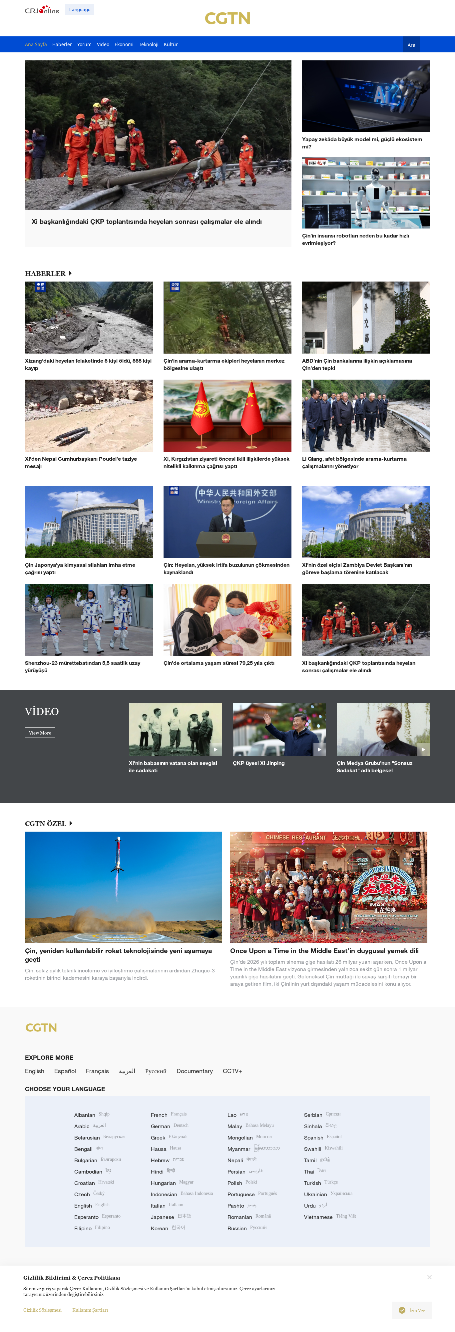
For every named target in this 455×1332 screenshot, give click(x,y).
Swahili (323, 1149)
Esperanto (97, 1217)
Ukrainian (328, 1194)
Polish (242, 1183)
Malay (251, 1126)
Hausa (166, 1149)
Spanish (323, 1137)
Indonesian (182, 1194)
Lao (238, 1115)
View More (40, 733)
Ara (411, 45)
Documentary (195, 1070)
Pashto (242, 1205)
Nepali (242, 1160)
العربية (127, 1070)
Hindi (163, 1171)
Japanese (171, 1217)
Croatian (94, 1183)
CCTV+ (232, 1070)
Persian (245, 1171)
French (169, 1115)
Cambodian (92, 1171)
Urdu (315, 1205)
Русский (156, 1070)
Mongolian (250, 1137)
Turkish (321, 1183)
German (170, 1126)
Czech (89, 1194)
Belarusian (99, 1137)
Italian (167, 1205)
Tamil (317, 1160)
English (34, 1070)
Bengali (89, 1149)
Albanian (92, 1115)
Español (65, 1070)
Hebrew (168, 1160)
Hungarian (172, 1183)
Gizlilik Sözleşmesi (42, 1310)
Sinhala (320, 1126)
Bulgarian (97, 1160)
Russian (247, 1228)
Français (97, 1070)
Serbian (322, 1115)
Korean (168, 1228)
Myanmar (254, 1149)
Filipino (92, 1228)
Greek (169, 1137)
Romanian (249, 1217)
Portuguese (252, 1194)
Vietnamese (330, 1217)
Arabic (90, 1126)
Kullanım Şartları (90, 1310)
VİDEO (42, 711)
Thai (315, 1171)
